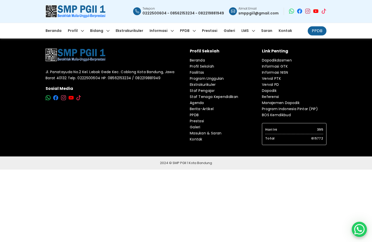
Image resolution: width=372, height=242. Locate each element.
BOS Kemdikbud (276, 114)
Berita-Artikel (202, 108)
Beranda (197, 60)
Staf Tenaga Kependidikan (214, 96)
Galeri (195, 127)
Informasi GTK (275, 66)
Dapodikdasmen (277, 60)
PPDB (317, 31)
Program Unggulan (207, 78)
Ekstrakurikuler (203, 84)
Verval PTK (271, 78)
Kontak (196, 139)
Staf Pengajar (202, 90)
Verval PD (270, 84)
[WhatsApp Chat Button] (359, 229)
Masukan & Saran (206, 133)
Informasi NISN (275, 72)
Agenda (197, 102)
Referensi (270, 96)
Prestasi (197, 121)
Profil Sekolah (202, 66)
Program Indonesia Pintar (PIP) (290, 108)
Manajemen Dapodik (281, 102)
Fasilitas (197, 72)
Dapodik (269, 90)
